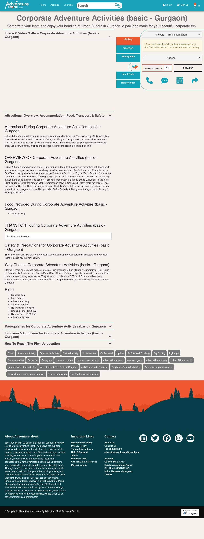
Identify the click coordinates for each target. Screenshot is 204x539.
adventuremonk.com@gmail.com (122, 452)
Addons (171, 58)
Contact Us (110, 445)
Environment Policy (81, 442)
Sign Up (184, 5)
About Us (109, 442)
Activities (55, 5)
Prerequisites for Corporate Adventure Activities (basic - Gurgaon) (55, 326)
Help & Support (79, 452)
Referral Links (78, 458)
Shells (74, 455)
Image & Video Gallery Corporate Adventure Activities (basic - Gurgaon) (52, 34)
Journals (68, 5)
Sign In (168, 5)
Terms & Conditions (82, 449)
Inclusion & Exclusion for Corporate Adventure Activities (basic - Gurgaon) (54, 334)
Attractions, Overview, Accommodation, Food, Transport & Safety (54, 115)
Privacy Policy (79, 445)
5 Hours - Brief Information (171, 34)
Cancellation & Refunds (84, 461)
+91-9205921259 (113, 449)
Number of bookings (153, 68)
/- (188, 68)
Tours (43, 5)
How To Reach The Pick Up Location (32, 343)
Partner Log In (79, 465)
